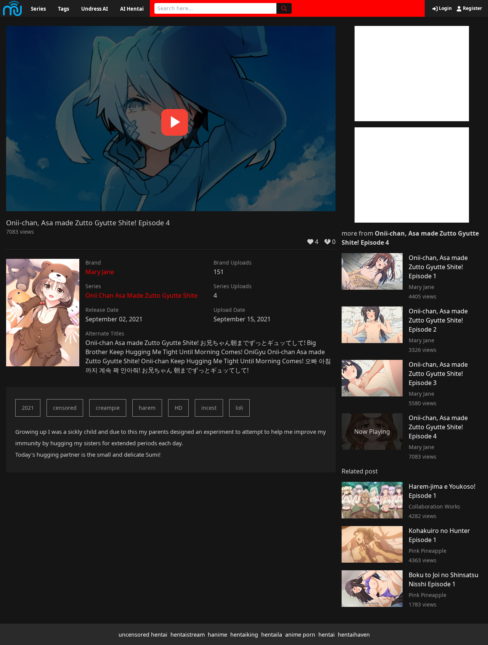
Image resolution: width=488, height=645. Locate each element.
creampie (108, 407)
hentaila (271, 634)
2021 (28, 407)
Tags (63, 8)
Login (445, 8)
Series (38, 8)
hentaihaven (354, 634)
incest (209, 407)
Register (472, 8)
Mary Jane (99, 272)
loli (239, 407)
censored (65, 407)
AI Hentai (132, 8)
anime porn (300, 634)
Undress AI (94, 8)
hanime (217, 634)
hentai (326, 634)
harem (147, 407)
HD (178, 407)
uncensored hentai (143, 634)
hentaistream (187, 634)
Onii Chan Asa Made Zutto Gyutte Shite (141, 295)
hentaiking (244, 634)
